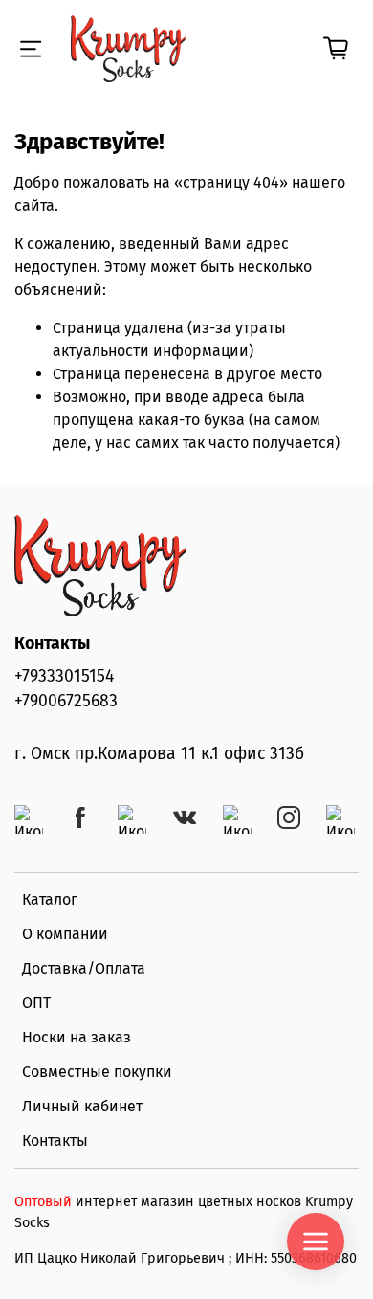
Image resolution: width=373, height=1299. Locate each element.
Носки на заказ (76, 1037)
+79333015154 (64, 676)
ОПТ (36, 1003)
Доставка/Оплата (83, 968)
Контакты (55, 1140)
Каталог (49, 899)
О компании (65, 934)
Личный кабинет (82, 1106)
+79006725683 (66, 701)
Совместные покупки (97, 1072)
